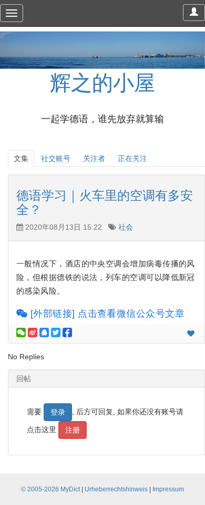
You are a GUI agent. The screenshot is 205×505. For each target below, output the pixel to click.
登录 (57, 412)
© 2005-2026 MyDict (50, 489)
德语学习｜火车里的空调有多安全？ (104, 202)
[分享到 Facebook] (67, 332)
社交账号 (55, 158)
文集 (21, 158)
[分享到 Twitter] (55, 332)
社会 (125, 227)
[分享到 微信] (21, 332)
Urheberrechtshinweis (116, 489)
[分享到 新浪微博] (32, 332)
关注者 (94, 158)
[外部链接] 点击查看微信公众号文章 (105, 313)
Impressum (168, 489)
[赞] (191, 333)
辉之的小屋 (102, 82)
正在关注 (132, 158)
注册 (72, 430)
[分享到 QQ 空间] (44, 332)
